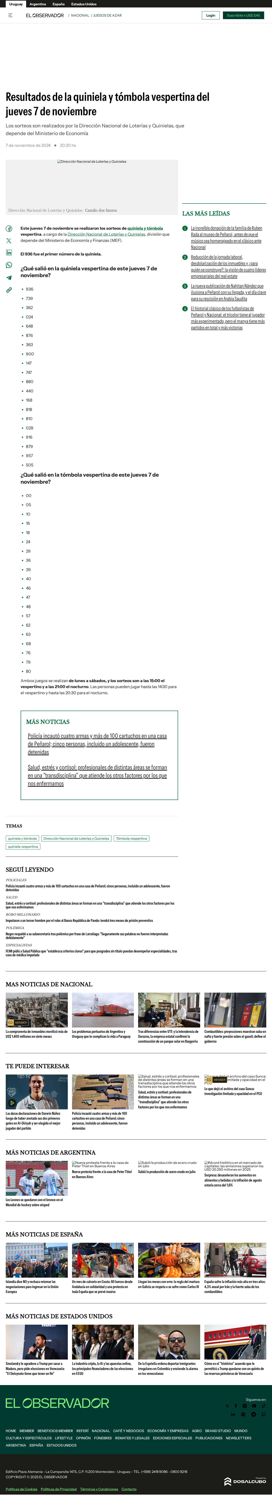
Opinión (83, 1438)
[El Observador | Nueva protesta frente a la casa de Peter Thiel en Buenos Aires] (103, 1166)
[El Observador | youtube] (254, 1405)
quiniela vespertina (84, 268)
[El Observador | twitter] (227, 1405)
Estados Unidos (83, 4)
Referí (82, 1431)
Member (27, 1431)
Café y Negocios (128, 1431)
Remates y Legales (132, 1438)
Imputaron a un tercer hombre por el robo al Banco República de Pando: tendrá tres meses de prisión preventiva (79, 920)
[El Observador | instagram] (245, 1405)
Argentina (38, 4)
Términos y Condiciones (99, 1489)
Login (210, 15)
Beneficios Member (55, 1431)
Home (11, 1431)
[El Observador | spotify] (243, 1414)
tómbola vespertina (85, 475)
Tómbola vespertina (131, 838)
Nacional (80, 15)
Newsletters (238, 1438)
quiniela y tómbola (145, 228)
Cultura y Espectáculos (29, 1438)
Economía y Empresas (167, 1431)
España (59, 4)
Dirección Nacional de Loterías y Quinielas (106, 234)
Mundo (241, 1431)
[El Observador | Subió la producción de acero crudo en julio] (169, 1166)
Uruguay (16, 4)
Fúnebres (103, 1438)
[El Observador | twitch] (263, 1414)
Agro (197, 1431)
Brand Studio (218, 1431)
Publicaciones (209, 1438)
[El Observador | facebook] (236, 1405)
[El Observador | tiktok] (263, 1405)
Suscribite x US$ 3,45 (243, 15)
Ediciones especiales (172, 1438)
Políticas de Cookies (21, 1489)
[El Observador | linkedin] (233, 1414)
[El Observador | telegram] (253, 1414)
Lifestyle (64, 1438)
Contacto (129, 1489)
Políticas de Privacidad (59, 1489)
